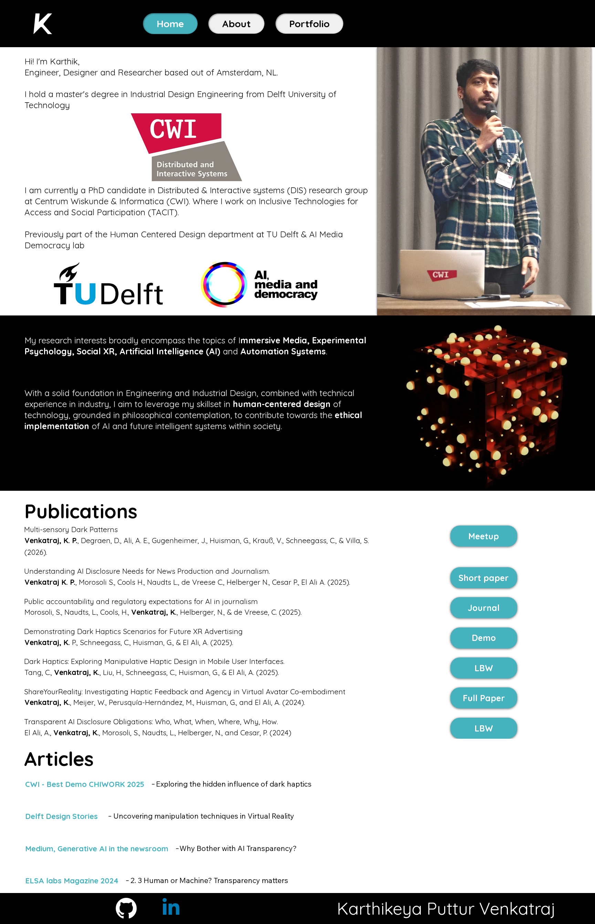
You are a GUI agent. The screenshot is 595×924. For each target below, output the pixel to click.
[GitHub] (126, 908)
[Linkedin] (170, 908)
